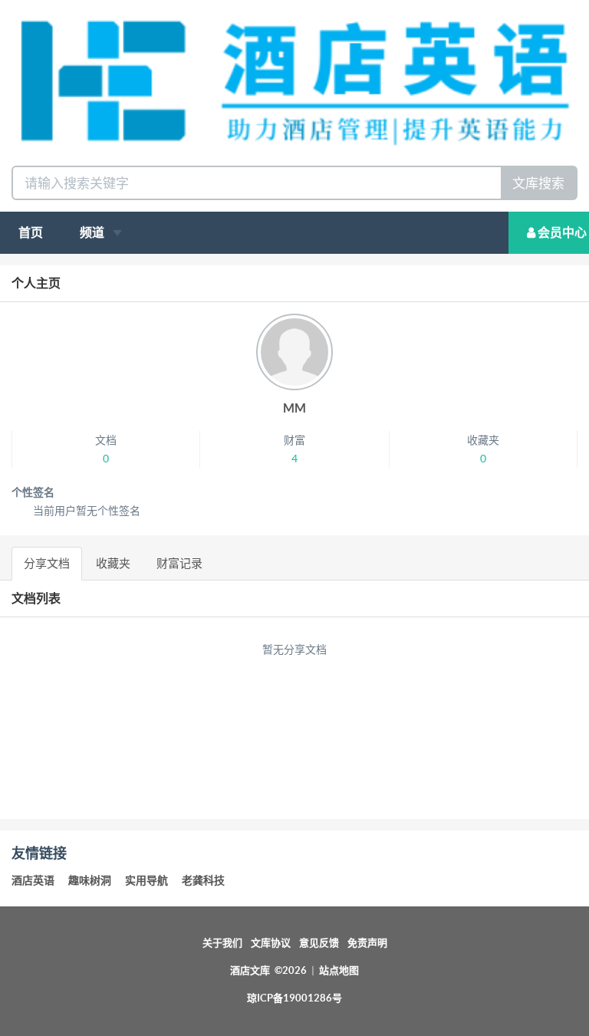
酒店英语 (33, 880)
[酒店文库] (294, 81)
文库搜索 (538, 183)
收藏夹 (113, 563)
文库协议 (271, 943)
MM (294, 408)
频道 (93, 232)
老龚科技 (203, 880)
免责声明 (367, 943)
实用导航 (146, 880)
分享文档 (47, 563)
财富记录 (179, 563)
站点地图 (339, 970)
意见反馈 (319, 943)
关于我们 (222, 943)
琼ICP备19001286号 (294, 998)
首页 (30, 232)
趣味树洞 (89, 880)
